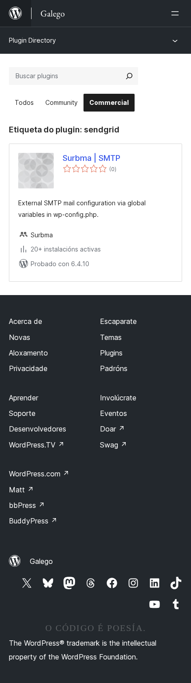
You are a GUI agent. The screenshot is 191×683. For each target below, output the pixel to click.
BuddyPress (33, 520)
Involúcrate (118, 397)
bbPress (27, 505)
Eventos (113, 413)
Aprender (23, 397)
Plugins (111, 352)
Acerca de (25, 321)
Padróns (113, 368)
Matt (21, 489)
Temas (111, 337)
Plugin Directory (32, 40)
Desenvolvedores (37, 428)
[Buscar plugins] (129, 76)
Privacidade (28, 368)
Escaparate (118, 321)
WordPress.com (39, 473)
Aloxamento (28, 352)
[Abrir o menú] (177, 13)
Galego (41, 561)
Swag (113, 444)
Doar (112, 428)
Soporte (22, 413)
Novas (19, 337)
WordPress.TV (36, 444)
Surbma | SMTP (91, 158)
